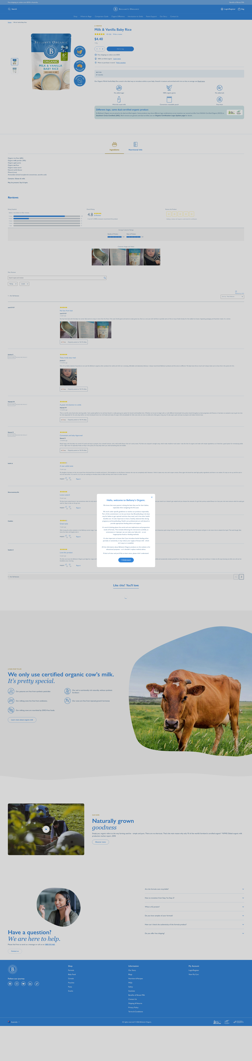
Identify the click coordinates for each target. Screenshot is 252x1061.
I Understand (126, 560)
